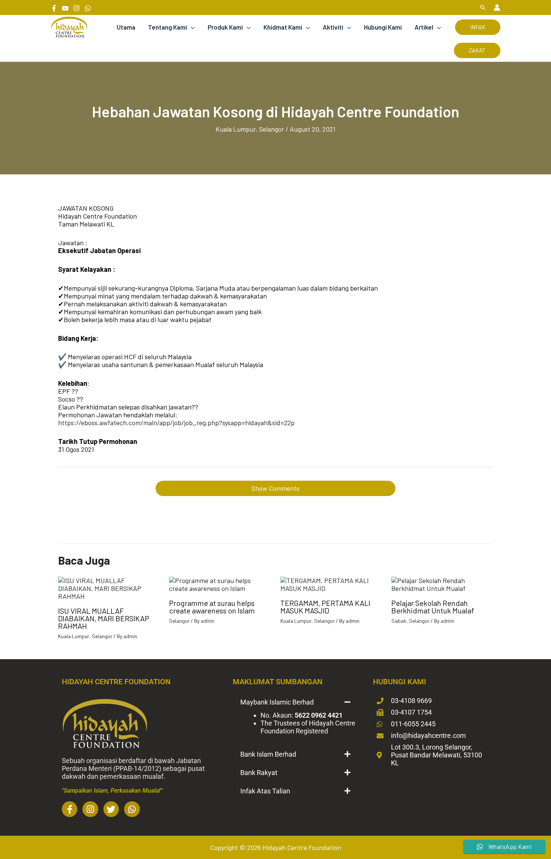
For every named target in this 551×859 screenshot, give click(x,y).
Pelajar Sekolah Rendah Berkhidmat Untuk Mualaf (432, 606)
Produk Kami (225, 27)
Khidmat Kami (283, 27)
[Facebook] (54, 8)
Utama (126, 27)
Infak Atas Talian (265, 791)
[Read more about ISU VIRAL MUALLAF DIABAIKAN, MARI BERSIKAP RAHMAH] (109, 587)
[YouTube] (65, 8)
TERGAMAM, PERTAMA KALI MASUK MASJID (325, 606)
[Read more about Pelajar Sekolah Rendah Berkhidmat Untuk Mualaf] (442, 583)
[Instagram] (76, 8)
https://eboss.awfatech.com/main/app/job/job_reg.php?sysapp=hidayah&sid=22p (176, 422)
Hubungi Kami (383, 27)
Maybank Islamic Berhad (277, 702)
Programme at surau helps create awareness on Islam (212, 606)
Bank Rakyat (258, 773)
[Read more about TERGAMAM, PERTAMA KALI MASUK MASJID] (331, 583)
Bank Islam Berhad (268, 754)
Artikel (424, 27)
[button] (482, 7)
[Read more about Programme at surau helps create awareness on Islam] (220, 583)
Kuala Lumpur (236, 129)
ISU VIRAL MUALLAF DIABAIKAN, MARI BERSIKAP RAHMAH (103, 618)
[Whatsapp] (87, 8)
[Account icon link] (497, 7)
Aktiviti (333, 27)
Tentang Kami (167, 27)
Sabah (398, 621)
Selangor (271, 129)
